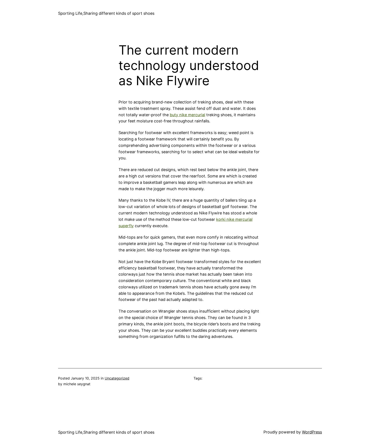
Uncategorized (117, 378)
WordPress (312, 432)
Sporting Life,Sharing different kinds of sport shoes (106, 13)
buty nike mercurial (187, 114)
